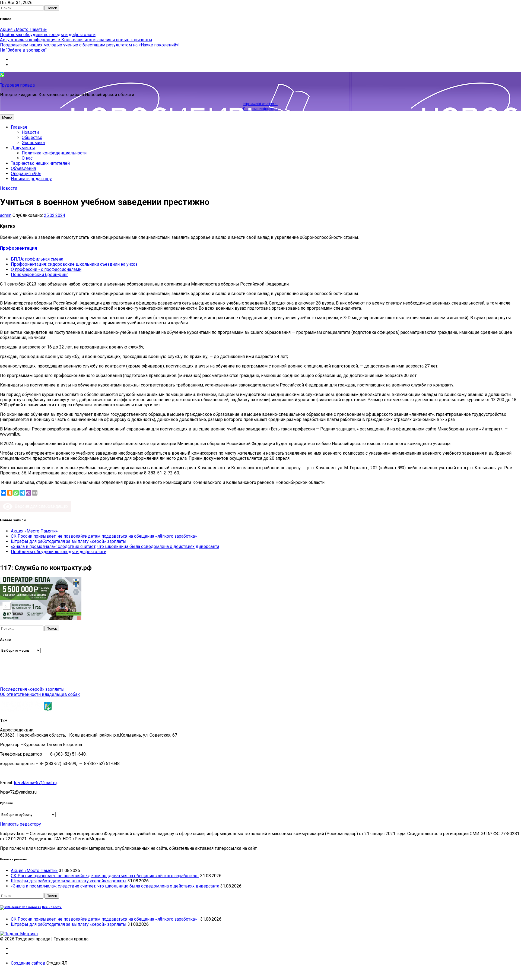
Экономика (33, 142)
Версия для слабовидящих (40, 506)
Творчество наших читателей (40, 163)
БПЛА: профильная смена (37, 259)
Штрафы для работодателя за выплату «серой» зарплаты (68, 541)
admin (5, 215)
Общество (32, 137)
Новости (30, 132)
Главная (19, 127)
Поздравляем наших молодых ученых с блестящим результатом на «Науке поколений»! (90, 44)
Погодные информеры (260, 109)
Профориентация (18, 248)
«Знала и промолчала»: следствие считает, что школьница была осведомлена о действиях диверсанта (115, 546)
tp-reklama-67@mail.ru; (36, 782)
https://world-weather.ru (260, 104)
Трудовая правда (17, 85)
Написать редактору (31, 178)
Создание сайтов (28, 963)
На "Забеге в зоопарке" (23, 50)
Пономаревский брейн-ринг (39, 274)
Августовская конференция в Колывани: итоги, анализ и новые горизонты (76, 39)
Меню (7, 117)
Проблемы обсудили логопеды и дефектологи (48, 34)
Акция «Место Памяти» (23, 29)
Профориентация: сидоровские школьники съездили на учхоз (74, 264)
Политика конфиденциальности (54, 153)
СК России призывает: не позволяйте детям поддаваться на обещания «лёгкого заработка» (105, 536)
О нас (27, 158)
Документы (23, 147)
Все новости (52, 907)
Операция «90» (26, 173)
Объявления (23, 168)
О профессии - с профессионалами (46, 269)
